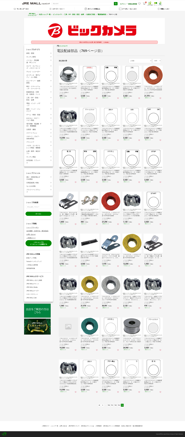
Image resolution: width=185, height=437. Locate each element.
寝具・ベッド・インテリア (33, 110)
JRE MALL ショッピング (32, 14)
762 (115, 405)
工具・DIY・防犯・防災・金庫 (74, 14)
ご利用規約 (98, 426)
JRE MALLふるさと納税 (34, 280)
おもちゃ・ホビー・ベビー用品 (33, 119)
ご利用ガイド (31, 238)
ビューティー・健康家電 (33, 82)
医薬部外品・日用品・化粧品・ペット (33, 93)
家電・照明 (30, 53)
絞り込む (38, 214)
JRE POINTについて (73, 426)
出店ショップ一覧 (45, 14)
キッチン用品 (31, 157)
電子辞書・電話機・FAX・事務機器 (33, 125)
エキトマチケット (32, 294)
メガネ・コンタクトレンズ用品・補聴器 (33, 146)
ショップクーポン (32, 227)
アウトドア (30, 142)
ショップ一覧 (54, 426)
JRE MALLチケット (32, 284)
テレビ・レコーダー (33, 71)
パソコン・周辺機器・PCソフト (32, 61)
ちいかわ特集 (31, 186)
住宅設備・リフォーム (33, 161)
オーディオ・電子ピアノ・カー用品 (33, 76)
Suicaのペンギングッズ (34, 261)
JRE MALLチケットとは (87, 426)
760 (109, 405)
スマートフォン (31, 133)
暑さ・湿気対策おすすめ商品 (33, 178)
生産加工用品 (90, 14)
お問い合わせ (31, 234)
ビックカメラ (57, 14)
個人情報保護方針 (138, 426)
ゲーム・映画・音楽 (33, 114)
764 (122, 405)
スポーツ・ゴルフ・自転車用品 (33, 137)
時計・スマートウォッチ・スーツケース (33, 87)
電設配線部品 (102, 14)
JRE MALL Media (31, 287)
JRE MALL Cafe (31, 298)
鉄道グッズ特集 (31, 258)
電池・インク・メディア (33, 104)
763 (119, 405)
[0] (144, 3)
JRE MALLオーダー (32, 291)
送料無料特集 (30, 268)
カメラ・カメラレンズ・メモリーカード (33, 67)
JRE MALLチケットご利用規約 (111, 426)
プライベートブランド (33, 191)
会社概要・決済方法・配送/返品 (37, 231)
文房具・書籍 (31, 129)
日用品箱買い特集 (32, 183)
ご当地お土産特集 (32, 265)
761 (112, 405)
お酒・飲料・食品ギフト (33, 152)
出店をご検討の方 (126, 426)
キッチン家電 (31, 57)
